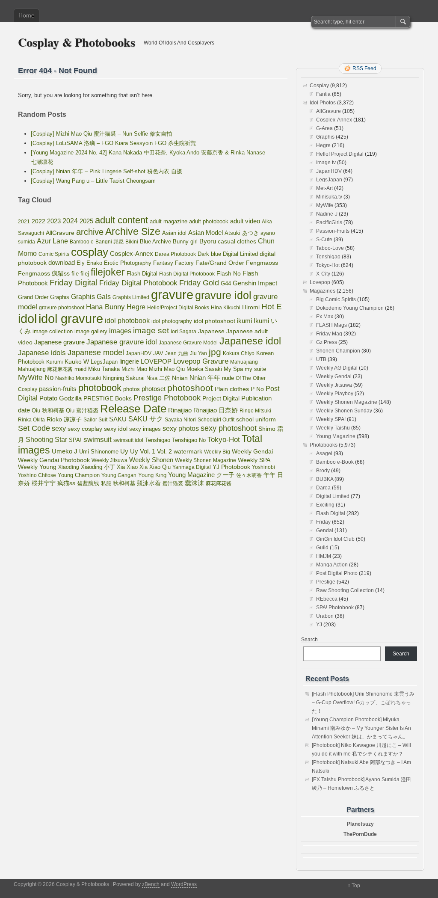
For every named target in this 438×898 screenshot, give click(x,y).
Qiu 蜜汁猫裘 (82, 410)
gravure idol (223, 295)
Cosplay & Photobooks (76, 42)
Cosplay (319, 86)
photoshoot (190, 388)
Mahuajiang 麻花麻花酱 (45, 369)
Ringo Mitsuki (255, 411)
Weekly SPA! (331, 419)
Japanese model (96, 352)
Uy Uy (129, 451)
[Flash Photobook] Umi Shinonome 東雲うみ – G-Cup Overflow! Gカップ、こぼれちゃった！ (363, 702)
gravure (172, 294)
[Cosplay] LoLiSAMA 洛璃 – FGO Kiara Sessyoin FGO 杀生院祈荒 (113, 143)
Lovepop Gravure (200, 361)
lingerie (129, 361)
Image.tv (326, 163)
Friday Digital (74, 282)
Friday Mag (329, 334)
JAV (158, 353)
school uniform (256, 419)
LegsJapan (104, 362)
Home (26, 15)
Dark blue (209, 254)
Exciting (325, 505)
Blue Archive (155, 242)
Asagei (324, 453)
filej (84, 273)
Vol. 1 (147, 451)
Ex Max (324, 317)
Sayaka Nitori (180, 420)
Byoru (207, 241)
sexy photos (181, 428)
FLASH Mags (331, 325)
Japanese (211, 331)
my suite (255, 369)
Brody (323, 471)
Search (309, 640)
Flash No (228, 273)
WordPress (184, 884)
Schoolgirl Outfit (216, 420)
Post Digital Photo (337, 573)
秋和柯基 (124, 483)
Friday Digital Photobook (138, 283)
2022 (38, 221)
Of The (243, 378)
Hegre (136, 307)
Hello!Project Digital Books (178, 308)
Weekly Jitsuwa (109, 460)
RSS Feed (364, 68)
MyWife (324, 205)
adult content (121, 220)
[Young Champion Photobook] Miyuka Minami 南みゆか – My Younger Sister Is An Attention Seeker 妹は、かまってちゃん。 (361, 728)
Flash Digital (142, 273)
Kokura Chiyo (239, 353)
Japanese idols (42, 353)
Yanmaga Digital (191, 467)
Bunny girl (185, 241)
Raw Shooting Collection (345, 590)
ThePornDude (360, 834)
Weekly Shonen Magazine (205, 460)
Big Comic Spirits (336, 299)
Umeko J (64, 451)
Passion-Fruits (332, 231)
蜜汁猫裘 (173, 483)
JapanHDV (138, 353)
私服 (106, 483)
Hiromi (251, 307)
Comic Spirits (53, 254)
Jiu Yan (198, 353)
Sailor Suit (95, 420)
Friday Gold (199, 282)
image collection (53, 332)
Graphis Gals (91, 296)
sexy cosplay (85, 429)
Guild (322, 548)
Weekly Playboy (334, 394)
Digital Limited (240, 254)
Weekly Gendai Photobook (54, 460)
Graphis (59, 297)
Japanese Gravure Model (188, 343)
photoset (154, 388)
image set (151, 330)
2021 (24, 222)
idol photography (171, 321)
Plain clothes (232, 388)
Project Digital (221, 398)
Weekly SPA (254, 459)
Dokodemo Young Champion (350, 308)
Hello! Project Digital (340, 154)
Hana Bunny (105, 306)
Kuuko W (77, 361)
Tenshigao (157, 440)
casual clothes (237, 241)
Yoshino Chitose (37, 475)
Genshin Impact (255, 283)
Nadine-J (326, 214)
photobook (99, 387)
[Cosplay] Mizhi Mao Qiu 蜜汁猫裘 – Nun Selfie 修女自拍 (101, 133)
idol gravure (70, 318)
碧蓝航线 (88, 483)
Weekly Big (217, 452)
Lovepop (320, 282)
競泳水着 (149, 483)
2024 (70, 221)
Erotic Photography (127, 263)
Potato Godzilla (60, 398)
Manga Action (332, 565)
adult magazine (168, 221)
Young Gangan (118, 475)
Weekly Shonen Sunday (344, 411)
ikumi (244, 320)
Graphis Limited (130, 297)
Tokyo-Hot (223, 440)
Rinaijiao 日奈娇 (215, 410)
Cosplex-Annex (131, 253)
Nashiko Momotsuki (78, 378)
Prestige (325, 582)
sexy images (145, 429)
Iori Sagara (183, 332)
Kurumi (54, 362)
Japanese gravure (59, 342)
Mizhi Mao (134, 369)
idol (27, 318)
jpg (215, 352)
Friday (323, 522)
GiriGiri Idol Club (335, 539)
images (120, 331)
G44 (226, 283)
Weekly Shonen (151, 459)
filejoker (108, 272)
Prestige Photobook (167, 398)
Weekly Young (37, 466)
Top (356, 886)
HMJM (323, 556)
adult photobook (208, 221)
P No (257, 389)
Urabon (325, 616)
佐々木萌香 (249, 475)
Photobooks (323, 445)
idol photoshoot (214, 321)
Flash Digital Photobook (187, 274)
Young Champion (79, 475)
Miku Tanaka (104, 369)
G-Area (324, 128)
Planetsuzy (360, 824)
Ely (81, 263)
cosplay (89, 252)
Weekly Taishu (333, 428)
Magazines (322, 291)
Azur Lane (52, 241)
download (61, 262)
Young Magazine (191, 474)
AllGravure (60, 233)
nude (228, 378)
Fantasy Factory (173, 263)
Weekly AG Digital (337, 368)
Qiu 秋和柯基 (48, 410)
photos (131, 389)
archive (90, 232)
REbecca (326, 599)
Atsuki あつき (242, 233)
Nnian (180, 377)
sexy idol (115, 429)
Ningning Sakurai (124, 378)
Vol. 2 (164, 451)
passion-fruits (58, 388)
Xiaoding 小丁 (98, 467)
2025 (86, 221)
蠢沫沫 (194, 483)
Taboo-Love (330, 248)
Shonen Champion (338, 351)
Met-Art (324, 188)
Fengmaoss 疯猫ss (44, 273)
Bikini (131, 242)
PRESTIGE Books (107, 398)
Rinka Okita (31, 420)
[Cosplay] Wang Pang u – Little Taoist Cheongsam (93, 181)
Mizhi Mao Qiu (167, 369)
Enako (94, 263)
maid (80, 369)
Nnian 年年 (204, 377)
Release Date (133, 409)
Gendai (324, 530)
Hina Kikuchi (225, 308)
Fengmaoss (262, 263)
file (75, 273)
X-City (323, 274)
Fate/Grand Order (219, 262)
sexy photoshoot (229, 428)
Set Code (34, 428)
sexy (59, 428)
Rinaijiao (180, 410)
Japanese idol (250, 341)
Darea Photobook (175, 254)
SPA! (75, 440)
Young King (152, 475)
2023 (54, 221)
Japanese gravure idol (121, 342)
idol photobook (127, 320)
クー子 (225, 474)
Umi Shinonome (98, 451)
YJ (319, 625)
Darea (323, 488)
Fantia (323, 94)
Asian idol (174, 233)
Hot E (271, 306)
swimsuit (97, 439)
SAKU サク (145, 419)
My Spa (233, 369)
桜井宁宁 (44, 483)
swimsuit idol (128, 440)
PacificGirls (329, 222)
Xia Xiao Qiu (155, 467)
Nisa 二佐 (158, 378)
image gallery (90, 331)
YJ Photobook (231, 467)
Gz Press (326, 342)
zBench (151, 884)
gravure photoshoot (61, 308)
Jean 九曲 (176, 353)
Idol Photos (323, 103)
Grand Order (33, 297)
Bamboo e (82, 242)
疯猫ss (66, 483)
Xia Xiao (127, 467)
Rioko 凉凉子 (64, 419)
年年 (269, 474)
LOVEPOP (156, 361)
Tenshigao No (189, 440)
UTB (321, 359)
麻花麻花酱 (218, 483)
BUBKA (324, 479)
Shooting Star (46, 439)
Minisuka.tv (329, 197)
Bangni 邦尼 (109, 242)
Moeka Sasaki (204, 369)
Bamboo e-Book (335, 462)
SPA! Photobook (335, 608)
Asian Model (205, 232)
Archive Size (132, 231)
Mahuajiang (244, 362)
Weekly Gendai (252, 451)
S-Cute (324, 240)
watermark (188, 451)
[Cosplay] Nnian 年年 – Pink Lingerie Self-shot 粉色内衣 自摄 (106, 171)
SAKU (118, 419)
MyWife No (35, 377)
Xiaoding (68, 467)
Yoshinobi (263, 467)
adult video (245, 221)
